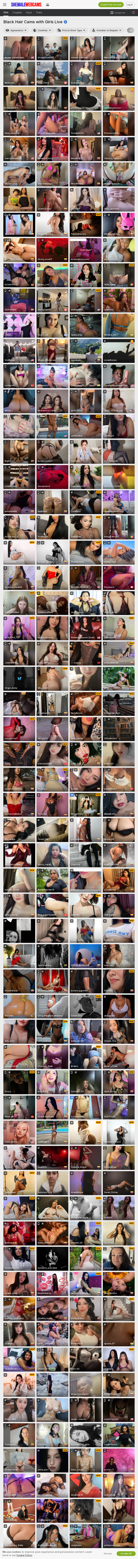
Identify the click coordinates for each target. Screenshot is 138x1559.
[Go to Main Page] (26, 4)
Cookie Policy (24, 1555)
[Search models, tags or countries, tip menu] (133, 12)
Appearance (16, 30)
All (130, 30)
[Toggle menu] (4, 4)
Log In (130, 4)
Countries (42, 30)
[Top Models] (47, 4)
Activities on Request (107, 30)
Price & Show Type (72, 30)
